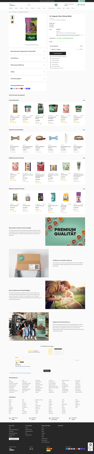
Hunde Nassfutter (12, 386)
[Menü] (92, 443)
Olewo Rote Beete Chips (78, 205)
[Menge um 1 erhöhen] (63, 42)
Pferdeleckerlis (38, 389)
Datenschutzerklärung (13, 429)
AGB (10, 427)
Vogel (38, 8)
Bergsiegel (11, 408)
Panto (63, 401)
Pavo (63, 402)
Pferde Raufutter (38, 381)
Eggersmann (24, 413)
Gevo (36, 404)
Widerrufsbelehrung (13, 433)
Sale (64, 8)
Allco (10, 404)
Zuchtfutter (77, 383)
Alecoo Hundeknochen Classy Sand (14, 147)
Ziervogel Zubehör (65, 386)
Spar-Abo (56, 49)
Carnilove (37, 173)
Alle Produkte (14, 11)
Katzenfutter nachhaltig (26, 383)
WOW (76, 407)
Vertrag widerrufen (14, 438)
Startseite (11, 8)
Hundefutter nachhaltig (13, 383)
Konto (66, 5)
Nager (50, 389)
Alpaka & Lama (78, 387)
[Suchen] (56, 5)
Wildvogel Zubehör (65, 390)
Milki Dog (50, 411)
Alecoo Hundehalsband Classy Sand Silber (77, 147)
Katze (21, 8)
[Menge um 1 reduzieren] (57, 42)
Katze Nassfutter (25, 386)
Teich (44, 8)
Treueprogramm (28, 434)
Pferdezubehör (38, 390)
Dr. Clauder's (25, 173)
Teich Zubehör (77, 384)
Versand (65, 32)
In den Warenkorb (58, 53)
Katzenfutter (24, 381)
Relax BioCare (64, 404)
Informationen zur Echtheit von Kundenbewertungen (20, 373)
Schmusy (63, 413)
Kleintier (32, 8)
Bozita (23, 399)
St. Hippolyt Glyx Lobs (39, 205)
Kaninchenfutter (52, 381)
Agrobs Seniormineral (27, 117)
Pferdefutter (37, 380)
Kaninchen (51, 380)
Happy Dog (37, 115)
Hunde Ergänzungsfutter (13, 390)
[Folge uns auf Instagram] (32, 449)
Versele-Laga (77, 404)
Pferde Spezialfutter (39, 387)
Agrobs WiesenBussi (14, 205)
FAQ (26, 433)
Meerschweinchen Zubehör (54, 387)
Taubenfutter (64, 392)
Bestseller (59, 8)
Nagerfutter (51, 390)
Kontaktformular (28, 429)
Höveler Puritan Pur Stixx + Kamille (53, 206)
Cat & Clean (24, 404)
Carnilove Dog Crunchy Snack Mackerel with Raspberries (39, 176)
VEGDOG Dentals (64, 174)
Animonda (11, 407)
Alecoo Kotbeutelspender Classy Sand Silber (28, 147)
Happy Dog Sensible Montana (39, 118)
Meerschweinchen (52, 384)
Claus (23, 408)
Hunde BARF (11, 387)
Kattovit (50, 402)
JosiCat (50, 399)
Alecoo (11, 145)
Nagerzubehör (51, 392)
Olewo (74, 204)
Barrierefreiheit (12, 434)
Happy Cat (37, 407)
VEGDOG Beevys (64, 117)
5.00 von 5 (36, 350)
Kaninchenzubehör (52, 383)
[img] (17, 360)
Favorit (24, 204)
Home (10, 11)
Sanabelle (64, 411)
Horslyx (36, 410)
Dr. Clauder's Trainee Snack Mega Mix (53, 175)
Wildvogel (64, 387)
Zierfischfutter (77, 381)
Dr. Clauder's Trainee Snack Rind (28, 175)
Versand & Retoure (29, 431)
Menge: (51, 41)
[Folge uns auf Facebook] (30, 449)
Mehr (84, 100)
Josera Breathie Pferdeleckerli (64, 206)
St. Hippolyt (52, 18)
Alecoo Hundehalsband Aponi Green (39, 147)
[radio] (50, 46)
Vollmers (76, 405)
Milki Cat (50, 410)
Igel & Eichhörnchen (65, 380)
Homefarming (51, 8)
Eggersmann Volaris (39, 399)
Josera (62, 204)
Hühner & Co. (77, 389)
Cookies (10, 436)
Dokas (23, 410)
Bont (10, 411)
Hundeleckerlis (11, 389)
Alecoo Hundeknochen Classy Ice (52, 147)
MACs (50, 405)
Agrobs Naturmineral (77, 117)
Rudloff (63, 407)
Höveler (49, 204)
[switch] (90, 449)
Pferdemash (37, 386)
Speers (76, 399)
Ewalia (36, 401)
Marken (68, 8)
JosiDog (50, 401)
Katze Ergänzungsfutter (26, 389)
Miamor (50, 408)
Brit (22, 401)
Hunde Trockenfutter (12, 384)
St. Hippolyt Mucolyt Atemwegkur (52, 118)
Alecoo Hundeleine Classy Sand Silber (66, 147)
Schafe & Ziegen (78, 390)
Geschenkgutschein (46, 442)
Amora (10, 405)
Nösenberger (51, 413)
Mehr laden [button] (47, 370)
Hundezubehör (11, 392)
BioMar (10, 410)
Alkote (10, 402)
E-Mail (26, 427)
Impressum (11, 431)
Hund (16, 8)
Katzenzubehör (25, 390)
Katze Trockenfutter (25, 384)
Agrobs (24, 115)
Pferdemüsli (37, 383)
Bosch (10, 413)
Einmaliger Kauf (55, 46)
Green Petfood (38, 405)
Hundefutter (11, 381)
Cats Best (24, 405)
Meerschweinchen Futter (53, 386)
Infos (73, 8)
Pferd (27, 8)
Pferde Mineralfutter (39, 384)
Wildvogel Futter (65, 389)
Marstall (50, 407)
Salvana (63, 408)
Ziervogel (63, 383)
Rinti (63, 405)
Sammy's (63, 410)
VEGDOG (11, 115)
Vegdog (76, 402)
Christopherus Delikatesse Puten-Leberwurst (78, 175)
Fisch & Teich (77, 380)
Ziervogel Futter (65, 384)
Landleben (51, 404)
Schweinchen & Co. (78, 392)
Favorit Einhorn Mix (26, 205)
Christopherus (76, 173)
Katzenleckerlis (25, 387)
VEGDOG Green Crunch (14, 117)
